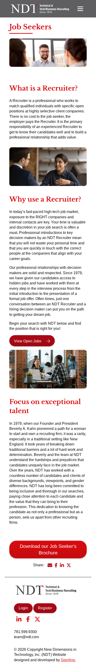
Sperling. (68, 660)
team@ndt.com (26, 637)
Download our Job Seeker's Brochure (48, 549)
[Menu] (80, 8)
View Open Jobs (27, 341)
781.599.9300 (25, 632)
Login (23, 608)
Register (45, 608)
